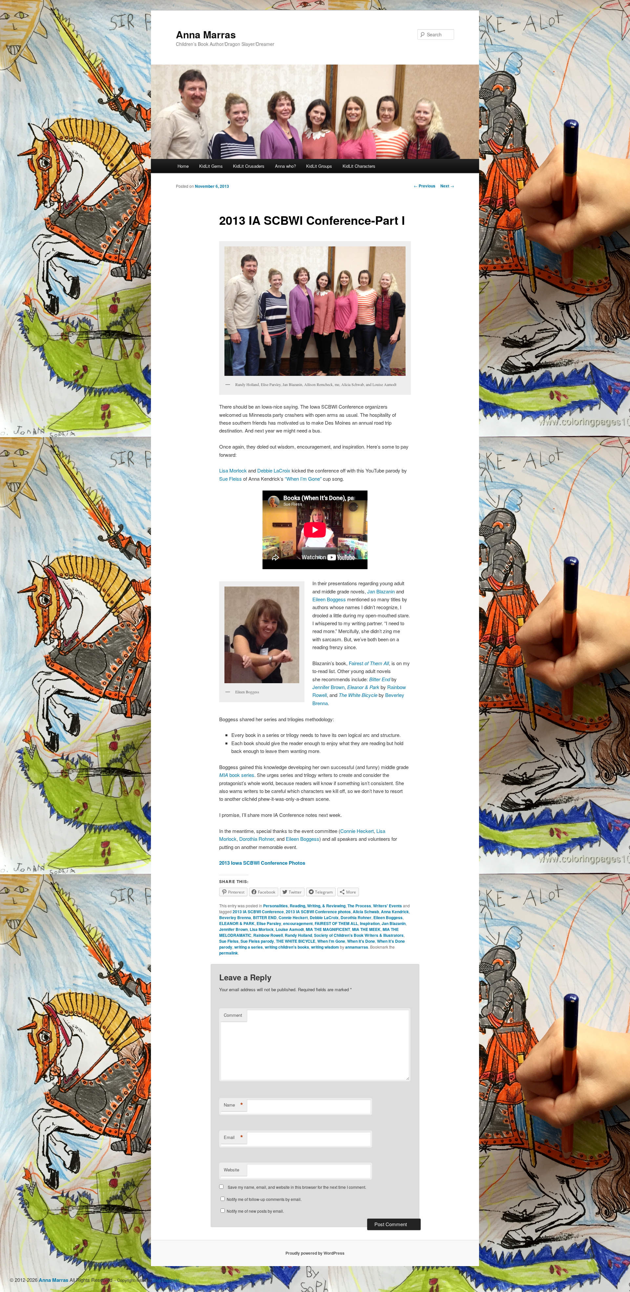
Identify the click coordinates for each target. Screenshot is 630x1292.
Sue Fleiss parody (257, 941)
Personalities (275, 906)
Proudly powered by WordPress (315, 1253)
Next (447, 186)
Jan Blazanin (381, 591)
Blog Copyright (166, 1280)
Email (233, 1137)
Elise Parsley (269, 923)
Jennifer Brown (328, 687)
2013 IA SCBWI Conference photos (318, 912)
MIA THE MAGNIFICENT (328, 929)
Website (231, 1170)
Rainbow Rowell (268, 935)
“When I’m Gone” (303, 478)
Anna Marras (206, 34)
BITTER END (265, 917)
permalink (228, 953)
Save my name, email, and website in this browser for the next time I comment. (297, 1187)
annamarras (356, 947)
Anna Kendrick (395, 912)
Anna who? (285, 166)
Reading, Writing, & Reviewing (318, 906)
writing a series (248, 947)
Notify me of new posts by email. (255, 1211)
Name (233, 1105)
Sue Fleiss (230, 478)
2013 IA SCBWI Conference (258, 912)
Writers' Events (387, 906)
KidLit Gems (211, 166)
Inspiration (370, 923)
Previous (424, 186)
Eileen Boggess (329, 599)
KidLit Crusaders (248, 166)
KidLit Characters (359, 166)
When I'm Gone (331, 941)
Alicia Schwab (366, 912)
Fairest (369, 663)
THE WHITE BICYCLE (295, 941)
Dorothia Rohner (256, 838)
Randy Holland (298, 935)
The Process (359, 906)
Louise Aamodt (290, 929)
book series (236, 774)
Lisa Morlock (233, 470)
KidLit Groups (319, 166)
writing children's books (287, 947)
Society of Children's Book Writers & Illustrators (359, 935)
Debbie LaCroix (274, 470)
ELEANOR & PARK (237, 923)
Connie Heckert (357, 830)
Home (183, 166)
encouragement (298, 923)
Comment (233, 1015)
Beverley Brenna (235, 917)
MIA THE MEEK (366, 929)
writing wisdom (325, 947)
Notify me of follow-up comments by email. (264, 1199)
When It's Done (361, 941)
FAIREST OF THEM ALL (336, 923)
